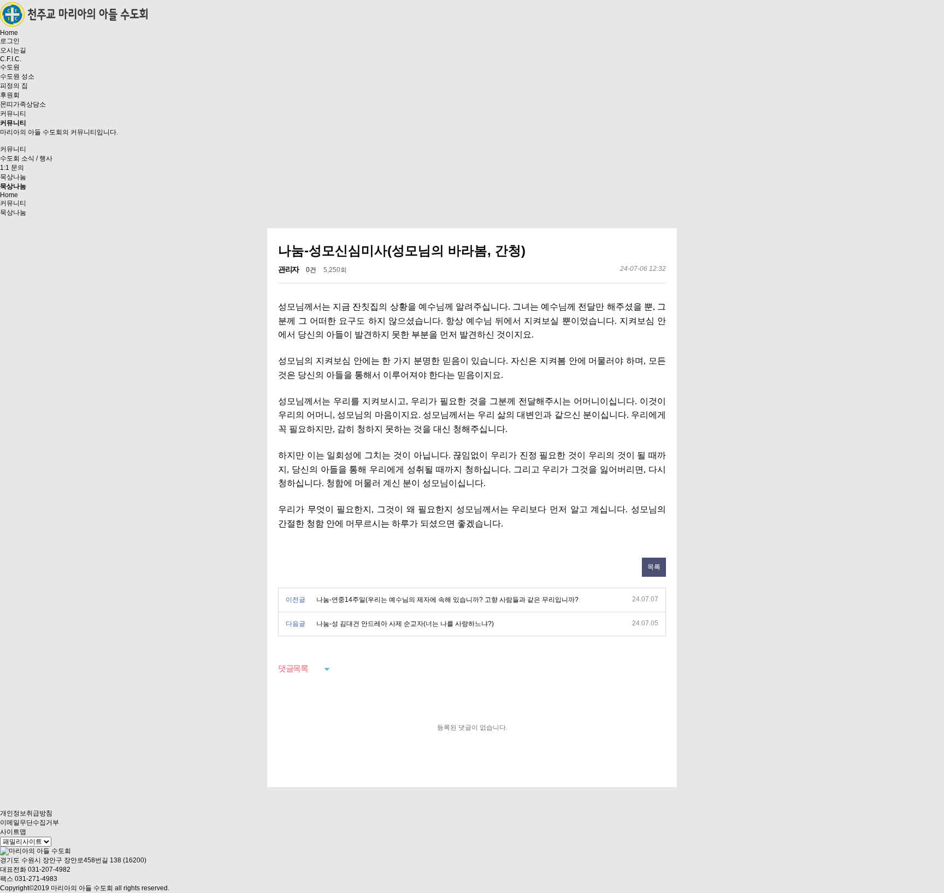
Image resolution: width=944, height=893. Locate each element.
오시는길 (13, 50)
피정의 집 (14, 86)
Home (9, 33)
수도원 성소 (17, 76)
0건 (311, 270)
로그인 (10, 41)
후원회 (10, 95)
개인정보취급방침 (26, 813)
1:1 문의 (12, 167)
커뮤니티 (13, 113)
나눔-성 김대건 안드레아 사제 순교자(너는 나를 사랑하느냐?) (405, 624)
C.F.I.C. (10, 59)
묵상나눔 (13, 177)
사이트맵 (13, 832)
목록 (653, 567)
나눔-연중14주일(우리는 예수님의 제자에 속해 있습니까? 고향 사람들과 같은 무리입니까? (447, 600)
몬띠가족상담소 (23, 104)
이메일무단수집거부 (29, 822)
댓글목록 (293, 668)
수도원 (10, 67)
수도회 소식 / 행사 (26, 158)
